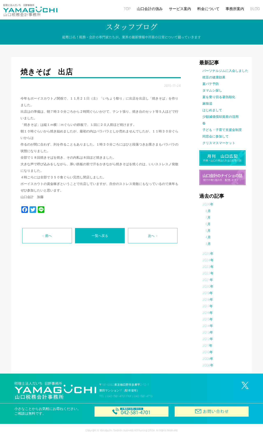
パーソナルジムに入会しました (225, 71)
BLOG (255, 9)
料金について (208, 9)
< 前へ (47, 236)
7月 (208, 217)
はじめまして (212, 110)
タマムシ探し (212, 90)
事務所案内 (235, 9)
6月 (208, 224)
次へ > (153, 236)
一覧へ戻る (100, 236)
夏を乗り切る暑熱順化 (218, 97)
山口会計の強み (150, 9)
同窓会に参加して (215, 136)
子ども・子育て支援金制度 (222, 130)
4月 (208, 237)
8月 (208, 211)
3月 (208, 244)
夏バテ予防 (210, 84)
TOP (127, 9)
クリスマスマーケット (218, 143)
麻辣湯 (207, 103)
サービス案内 (180, 9)
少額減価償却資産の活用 (220, 117)
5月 (208, 230)
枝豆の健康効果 (213, 77)
